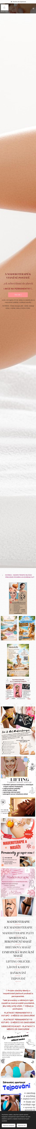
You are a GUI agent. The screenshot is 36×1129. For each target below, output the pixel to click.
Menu (33, 8)
